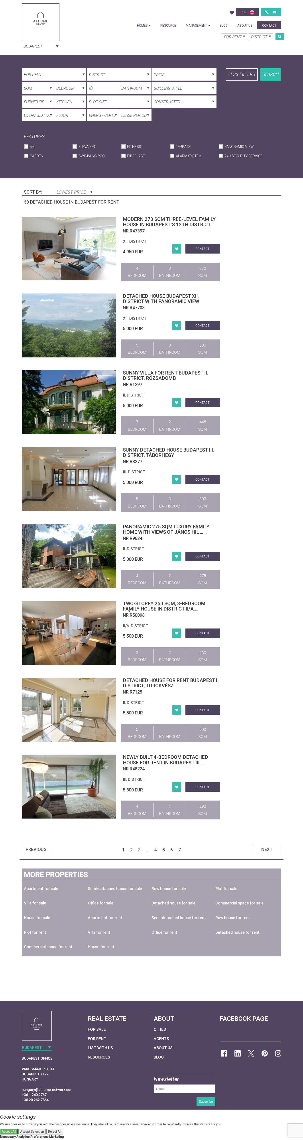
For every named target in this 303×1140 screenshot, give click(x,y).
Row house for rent (232, 917)
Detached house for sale (173, 903)
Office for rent (164, 932)
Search (270, 74)
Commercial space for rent (48, 946)
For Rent (97, 1038)
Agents (161, 1038)
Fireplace (136, 156)
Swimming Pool (92, 156)
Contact (269, 25)
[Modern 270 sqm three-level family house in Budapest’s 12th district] (69, 248)
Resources (99, 1057)
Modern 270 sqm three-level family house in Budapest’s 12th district (169, 221)
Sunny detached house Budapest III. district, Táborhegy (168, 452)
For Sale (97, 1029)
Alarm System (188, 156)
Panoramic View (239, 147)
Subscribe (206, 1101)
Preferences (39, 1136)
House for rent (101, 946)
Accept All (9, 1131)
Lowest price (72, 192)
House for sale (37, 917)
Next (267, 849)
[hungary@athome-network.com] (275, 12)
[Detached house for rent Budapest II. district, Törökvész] (69, 709)
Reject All (54, 1131)
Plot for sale (226, 888)
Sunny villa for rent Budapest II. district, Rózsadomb (165, 375)
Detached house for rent (237, 932)
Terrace (183, 147)
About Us (244, 25)
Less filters (241, 74)
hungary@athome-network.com (47, 1090)
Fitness (134, 147)
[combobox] (40, 45)
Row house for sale (169, 888)
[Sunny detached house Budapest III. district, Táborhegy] (69, 479)
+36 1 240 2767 (34, 1095)
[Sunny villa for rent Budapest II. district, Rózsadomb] (69, 402)
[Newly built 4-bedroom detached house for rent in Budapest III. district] (69, 786)
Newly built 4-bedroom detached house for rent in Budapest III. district (165, 762)
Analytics (23, 1136)
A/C (32, 147)
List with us (100, 1047)
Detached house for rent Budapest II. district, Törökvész (171, 683)
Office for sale (100, 903)
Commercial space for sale (239, 903)
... (147, 850)
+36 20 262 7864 (35, 1100)
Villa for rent (99, 932)
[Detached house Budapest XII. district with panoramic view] (69, 325)
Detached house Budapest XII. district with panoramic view (161, 298)
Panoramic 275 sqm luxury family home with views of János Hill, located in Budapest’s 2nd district (168, 532)
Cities (160, 1029)
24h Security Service (243, 156)
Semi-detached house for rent (179, 917)
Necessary (8, 1136)
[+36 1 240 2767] (267, 12)
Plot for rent (35, 932)
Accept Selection (32, 1131)
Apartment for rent (105, 917)
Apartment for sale (41, 888)
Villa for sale (35, 903)
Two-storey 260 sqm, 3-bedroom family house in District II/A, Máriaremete (164, 609)
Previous (36, 849)
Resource (168, 25)
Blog (224, 25)
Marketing (56, 1136)
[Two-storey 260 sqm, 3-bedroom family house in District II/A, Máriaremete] (69, 633)
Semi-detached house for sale (115, 888)
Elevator (87, 147)
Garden (36, 156)
